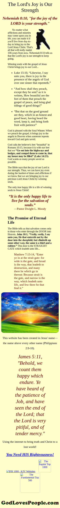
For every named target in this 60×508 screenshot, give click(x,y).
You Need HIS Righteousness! (30, 454)
